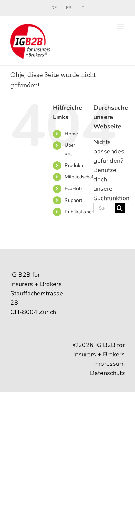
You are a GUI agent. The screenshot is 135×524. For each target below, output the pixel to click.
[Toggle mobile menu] (121, 26)
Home (71, 134)
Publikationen (79, 211)
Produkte (74, 165)
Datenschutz (107, 373)
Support (73, 200)
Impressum (109, 363)
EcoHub (73, 188)
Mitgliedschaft (80, 177)
